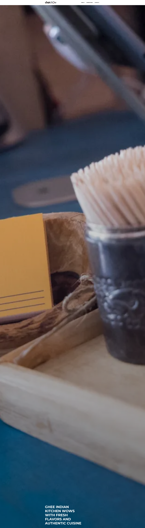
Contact (97, 2)
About (83, 2)
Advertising (89, 2)
